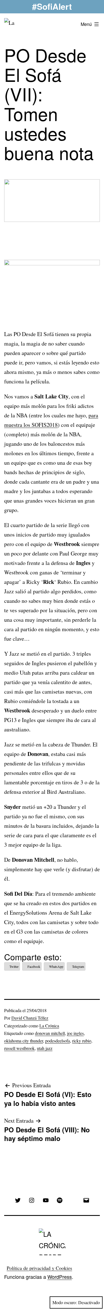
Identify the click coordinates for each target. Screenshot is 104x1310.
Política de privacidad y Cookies (39, 1268)
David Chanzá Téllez (29, 1018)
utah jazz (44, 1048)
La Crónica (49, 1026)
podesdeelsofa (57, 1041)
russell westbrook (19, 1048)
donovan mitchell (50, 1033)
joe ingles (75, 1033)
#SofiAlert (52, 6)
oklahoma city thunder (23, 1041)
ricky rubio (81, 1041)
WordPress (59, 1276)
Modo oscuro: (64, 1302)
